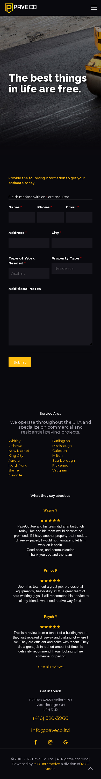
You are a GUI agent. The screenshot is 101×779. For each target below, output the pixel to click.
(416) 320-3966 (50, 718)
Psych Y (50, 617)
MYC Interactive (46, 764)
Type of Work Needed (22, 260)
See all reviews (50, 667)
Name (15, 207)
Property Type (67, 258)
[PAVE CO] (21, 7)
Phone (44, 207)
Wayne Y (50, 510)
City (56, 233)
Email (72, 207)
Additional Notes (25, 289)
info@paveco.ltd (50, 730)
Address (18, 233)
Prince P (50, 570)
